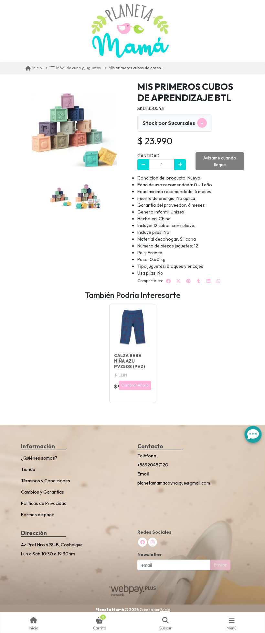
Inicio (37, 67)
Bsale (165, 609)
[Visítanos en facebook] (142, 542)
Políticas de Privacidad (44, 503)
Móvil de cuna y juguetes (78, 67)
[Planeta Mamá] (130, 31)
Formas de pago (38, 515)
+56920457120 (152, 465)
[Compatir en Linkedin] (208, 281)
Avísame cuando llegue (219, 161)
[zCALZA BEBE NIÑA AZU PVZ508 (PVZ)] (133, 327)
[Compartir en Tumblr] (198, 281)
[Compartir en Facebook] (168, 281)
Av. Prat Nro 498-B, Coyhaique (52, 545)
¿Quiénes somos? (39, 458)
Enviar (220, 565)
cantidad (148, 155)
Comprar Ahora (135, 385)
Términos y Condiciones (45, 481)
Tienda (28, 469)
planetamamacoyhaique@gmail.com (173, 483)
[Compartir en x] (178, 281)
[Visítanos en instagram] (152, 542)
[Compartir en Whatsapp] (218, 281)
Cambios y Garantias (42, 492)
